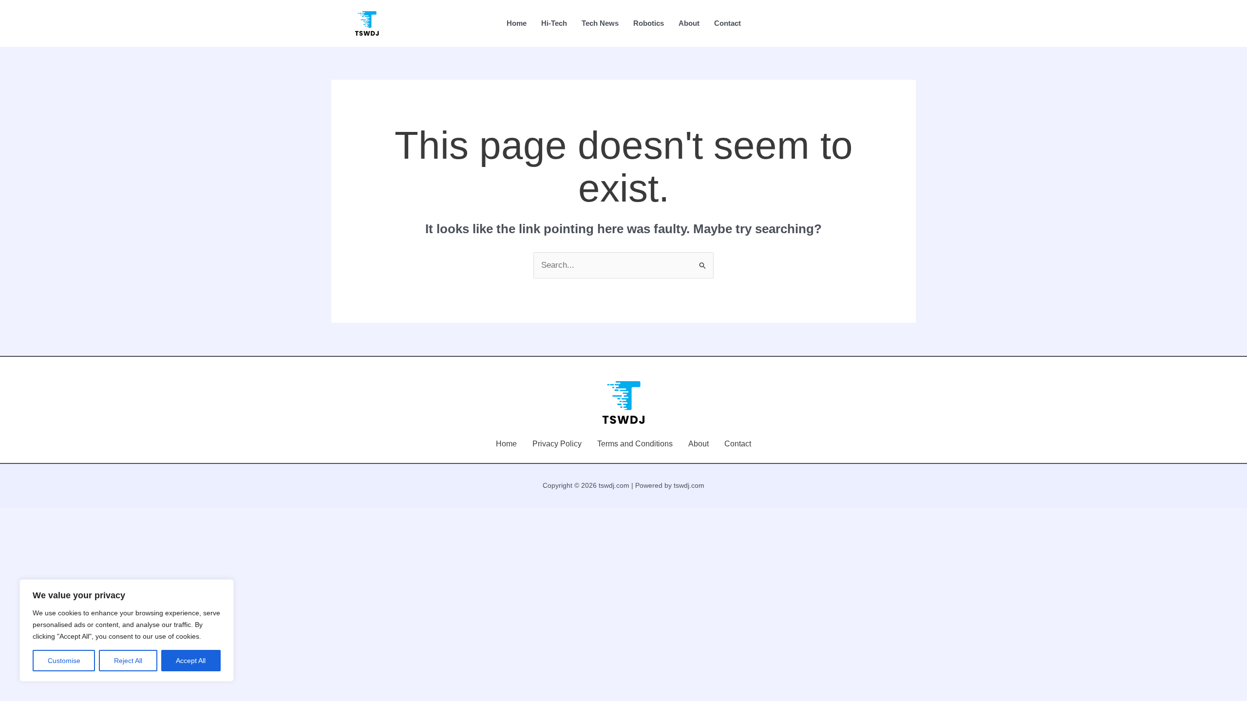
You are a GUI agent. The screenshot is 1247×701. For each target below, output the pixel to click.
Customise (64, 660)
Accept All (191, 660)
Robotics (648, 23)
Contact (727, 23)
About (689, 23)
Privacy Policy (557, 444)
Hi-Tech (554, 23)
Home (517, 23)
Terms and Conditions (635, 444)
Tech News (600, 23)
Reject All (128, 660)
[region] (126, 630)
